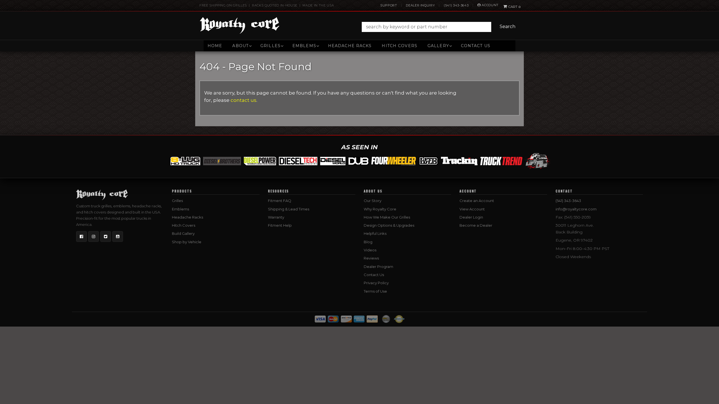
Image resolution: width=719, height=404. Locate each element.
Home (215, 45)
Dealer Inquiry (420, 5)
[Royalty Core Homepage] (240, 25)
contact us (243, 100)
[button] (440, 27)
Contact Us (475, 45)
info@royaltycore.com (576, 209)
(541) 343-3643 (456, 5)
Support (388, 5)
